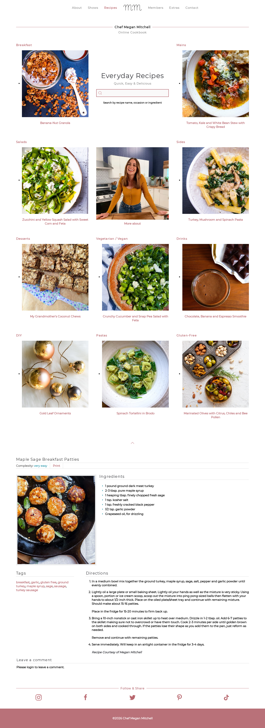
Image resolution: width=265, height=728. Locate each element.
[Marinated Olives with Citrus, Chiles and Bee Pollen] (215, 374)
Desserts (23, 238)
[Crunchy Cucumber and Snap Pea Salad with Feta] (135, 277)
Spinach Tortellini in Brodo (135, 413)
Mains (181, 45)
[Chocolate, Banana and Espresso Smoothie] (215, 277)
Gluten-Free (187, 335)
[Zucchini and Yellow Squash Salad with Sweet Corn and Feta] (55, 180)
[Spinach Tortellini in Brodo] (135, 374)
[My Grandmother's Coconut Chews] (55, 277)
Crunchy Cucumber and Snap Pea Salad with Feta (135, 318)
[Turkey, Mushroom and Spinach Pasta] (215, 180)
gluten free (48, 582)
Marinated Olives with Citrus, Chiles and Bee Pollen (216, 415)
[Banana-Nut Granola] (55, 83)
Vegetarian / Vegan (112, 238)
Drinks (182, 238)
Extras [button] (174, 8)
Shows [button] (93, 8)
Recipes (110, 8)
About (77, 8)
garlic (35, 582)
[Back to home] (132, 8)
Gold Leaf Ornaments (55, 413)
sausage (60, 586)
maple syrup (36, 586)
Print (56, 466)
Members (155, 8)
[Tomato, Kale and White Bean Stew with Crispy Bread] (215, 83)
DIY (19, 335)
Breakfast (24, 45)
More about (132, 223)
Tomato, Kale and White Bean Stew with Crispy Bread (215, 125)
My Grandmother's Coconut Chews (55, 316)
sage (49, 586)
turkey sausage (27, 590)
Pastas (101, 335)
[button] (132, 443)
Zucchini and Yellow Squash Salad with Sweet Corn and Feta (55, 221)
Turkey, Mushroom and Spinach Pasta (215, 219)
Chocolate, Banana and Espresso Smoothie (215, 316)
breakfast (23, 582)
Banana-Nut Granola (55, 123)
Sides (181, 142)
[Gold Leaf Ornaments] (55, 374)
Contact (191, 8)
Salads (21, 142)
